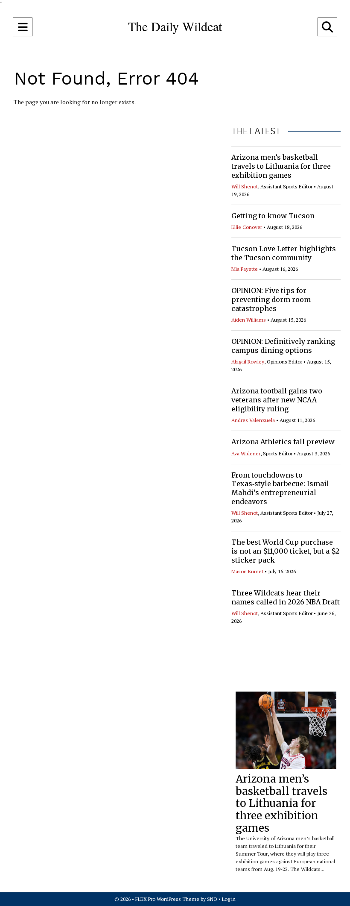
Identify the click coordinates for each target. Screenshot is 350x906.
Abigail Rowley (247, 361)
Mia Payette (244, 269)
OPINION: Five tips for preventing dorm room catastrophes (271, 299)
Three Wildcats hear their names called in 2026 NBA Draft (285, 597)
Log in (229, 899)
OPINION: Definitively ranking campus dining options (283, 346)
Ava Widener (245, 453)
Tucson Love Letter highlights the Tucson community (283, 253)
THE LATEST (256, 131)
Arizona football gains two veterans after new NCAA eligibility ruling (276, 400)
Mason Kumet (247, 571)
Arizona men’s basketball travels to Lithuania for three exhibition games (281, 166)
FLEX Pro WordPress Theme (167, 899)
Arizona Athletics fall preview (283, 441)
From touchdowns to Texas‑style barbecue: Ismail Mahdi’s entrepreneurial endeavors (280, 488)
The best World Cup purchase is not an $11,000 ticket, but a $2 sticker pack (285, 551)
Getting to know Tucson (273, 215)
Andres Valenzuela (253, 420)
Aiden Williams (248, 320)
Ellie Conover (246, 227)
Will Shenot (244, 186)
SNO (212, 899)
